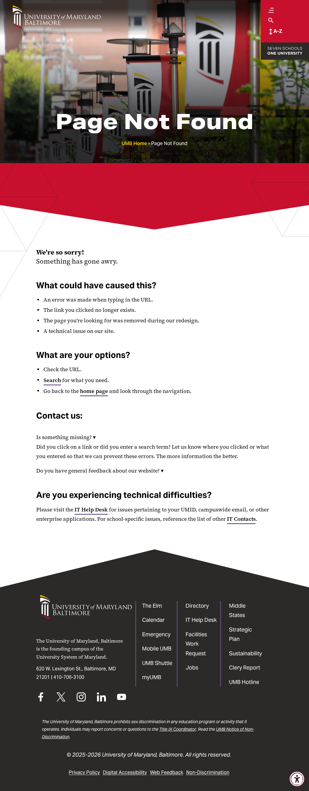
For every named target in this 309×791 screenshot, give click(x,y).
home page (94, 391)
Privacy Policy (84, 772)
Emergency (156, 634)
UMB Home (134, 143)
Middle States (237, 610)
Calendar (153, 619)
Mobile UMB (156, 648)
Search (52, 380)
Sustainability (245, 653)
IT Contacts (241, 519)
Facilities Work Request (196, 644)
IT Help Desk (91, 509)
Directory (197, 605)
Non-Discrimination (207, 772)
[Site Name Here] (56, 17)
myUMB (151, 677)
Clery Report (244, 667)
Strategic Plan (240, 634)
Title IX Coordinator (177, 729)
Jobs (192, 667)
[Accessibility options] (297, 779)
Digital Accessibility (125, 772)
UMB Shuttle (157, 663)
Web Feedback (166, 772)
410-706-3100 (68, 677)
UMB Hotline (244, 682)
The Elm (152, 605)
